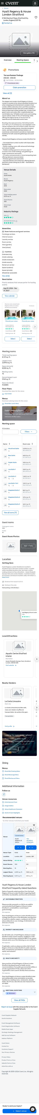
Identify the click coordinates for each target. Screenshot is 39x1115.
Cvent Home (5, 1043)
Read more (5, 577)
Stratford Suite (13, 448)
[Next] (37, 61)
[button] (35, 326)
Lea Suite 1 (12, 469)
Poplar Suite (12, 462)
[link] (17, 693)
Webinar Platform (7, 1038)
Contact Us (5, 1046)
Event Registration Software (11, 1026)
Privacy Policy (6, 1057)
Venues (6, 8)
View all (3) (7, 93)
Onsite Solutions (7, 1018)
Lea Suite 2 (12, 476)
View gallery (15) (29, 53)
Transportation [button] (9, 716)
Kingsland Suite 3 (14, 504)
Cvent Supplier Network (9, 1015)
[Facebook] (4, 794)
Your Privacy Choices (8, 1052)
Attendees (6, 428)
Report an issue (7, 1007)
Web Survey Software (8, 1035)
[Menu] (2, 3)
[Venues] (35, 3)
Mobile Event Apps (7, 1029)
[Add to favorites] (36, 17)
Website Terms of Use (8, 1063)
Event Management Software (11, 1023)
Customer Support (7, 1049)
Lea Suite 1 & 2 (13, 483)
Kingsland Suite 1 (14, 490)
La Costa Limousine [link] (13, 701)
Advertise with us (7, 1066)
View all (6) (6, 276)
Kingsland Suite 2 (14, 497)
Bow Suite (11, 455)
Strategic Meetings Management (12, 1032)
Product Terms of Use (8, 1060)
